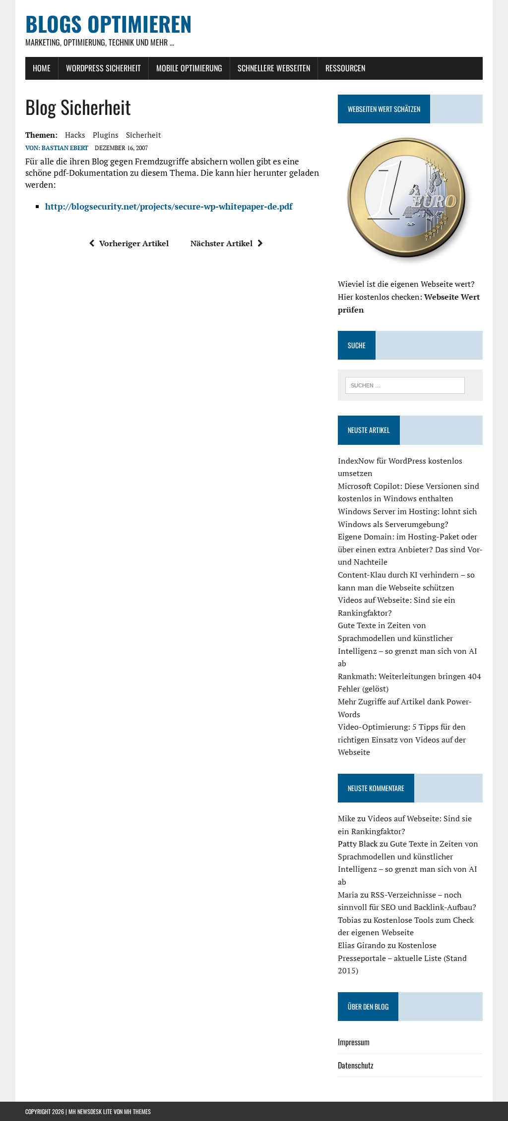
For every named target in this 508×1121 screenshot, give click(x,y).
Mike (346, 818)
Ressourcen (345, 68)
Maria (348, 894)
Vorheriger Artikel (134, 243)
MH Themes (137, 1111)
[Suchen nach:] (405, 384)
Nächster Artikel (221, 243)
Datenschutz (356, 1065)
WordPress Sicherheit (103, 68)
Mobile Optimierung (189, 68)
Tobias (349, 919)
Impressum (354, 1042)
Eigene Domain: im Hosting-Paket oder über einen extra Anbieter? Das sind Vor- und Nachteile (410, 549)
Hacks (75, 135)
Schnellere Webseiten (274, 68)
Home (42, 68)
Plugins (106, 135)
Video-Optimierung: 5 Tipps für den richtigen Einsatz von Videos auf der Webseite (402, 739)
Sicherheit (143, 135)
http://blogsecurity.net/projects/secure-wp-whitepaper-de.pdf (168, 206)
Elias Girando (361, 945)
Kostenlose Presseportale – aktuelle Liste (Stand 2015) (402, 958)
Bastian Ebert (65, 148)
